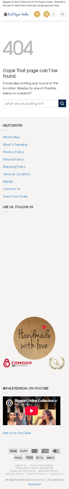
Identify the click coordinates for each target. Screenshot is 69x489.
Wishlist (8, 181)
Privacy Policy (13, 151)
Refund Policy (13, 159)
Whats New (11, 137)
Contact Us (11, 188)
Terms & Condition (16, 174)
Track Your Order (15, 196)
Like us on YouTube (17, 432)
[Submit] (62, 103)
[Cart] (63, 14)
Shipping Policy (14, 166)
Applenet (34, 484)
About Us (21, 465)
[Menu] (37, 14)
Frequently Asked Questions (34, 468)
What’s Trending (15, 144)
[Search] (47, 14)
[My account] (53, 14)
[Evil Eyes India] (17, 14)
